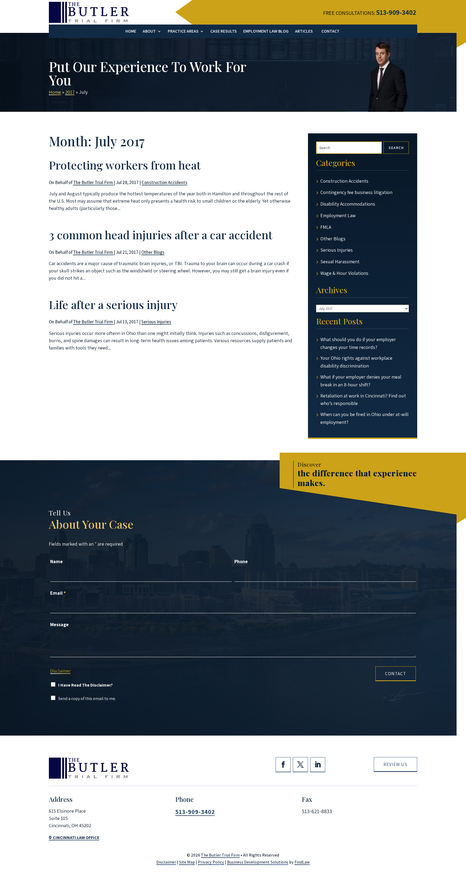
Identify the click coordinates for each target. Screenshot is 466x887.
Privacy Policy (211, 862)
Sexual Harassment (339, 261)
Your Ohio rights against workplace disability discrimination (356, 362)
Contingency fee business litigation (356, 192)
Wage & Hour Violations (344, 273)
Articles (304, 31)
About (149, 31)
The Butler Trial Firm (93, 182)
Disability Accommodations (347, 204)
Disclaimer (60, 671)
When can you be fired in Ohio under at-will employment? (364, 418)
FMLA (325, 227)
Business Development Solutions (257, 862)
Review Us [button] (395, 764)
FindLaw (302, 862)
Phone (241, 561)
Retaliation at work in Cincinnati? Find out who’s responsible (363, 400)
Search (396, 147)
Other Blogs (153, 252)
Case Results (223, 31)
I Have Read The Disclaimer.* (85, 685)
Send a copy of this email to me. (87, 698)
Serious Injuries (156, 322)
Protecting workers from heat (125, 164)
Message (59, 624)
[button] (459, 846)
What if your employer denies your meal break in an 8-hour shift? (360, 381)
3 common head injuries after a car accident (160, 234)
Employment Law (338, 215)
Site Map (187, 862)
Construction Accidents (164, 182)
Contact (330, 31)
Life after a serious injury (113, 304)
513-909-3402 (396, 12)
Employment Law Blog (266, 31)
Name (56, 561)
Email (58, 593)
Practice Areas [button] (183, 31)
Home (130, 31)
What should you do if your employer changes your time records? (358, 343)
